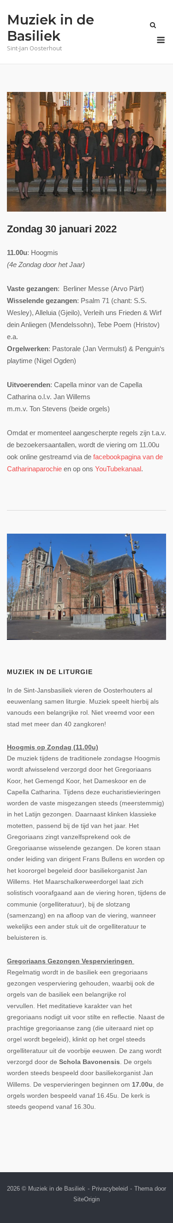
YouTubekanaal (118, 469)
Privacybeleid (110, 1188)
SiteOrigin (86, 1199)
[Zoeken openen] (153, 26)
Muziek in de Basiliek (50, 28)
